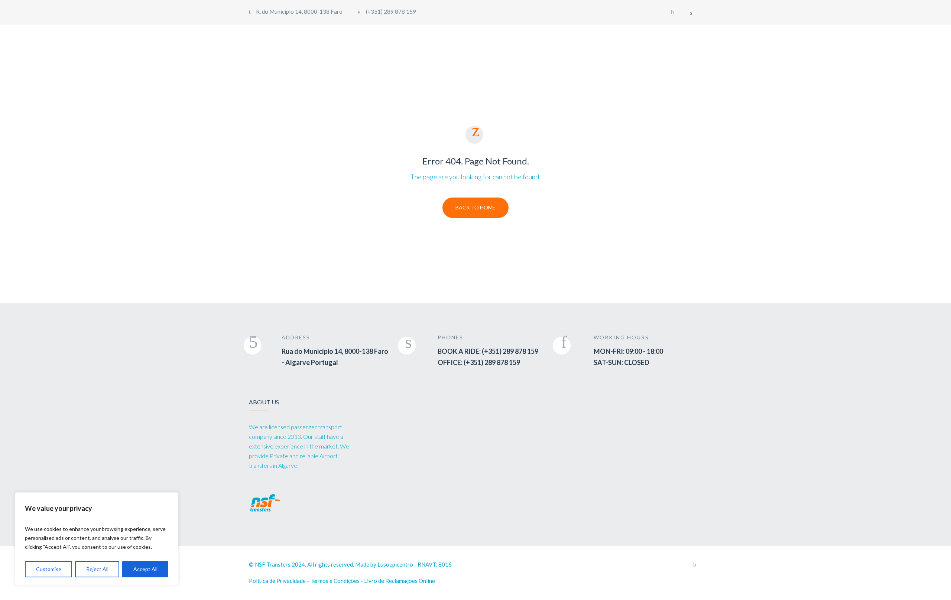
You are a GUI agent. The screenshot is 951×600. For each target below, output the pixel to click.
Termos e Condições (335, 580)
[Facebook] (672, 12)
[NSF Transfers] (292, 45)
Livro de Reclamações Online (399, 580)
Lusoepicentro (395, 564)
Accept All (145, 569)
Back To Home (475, 207)
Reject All (97, 569)
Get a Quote (666, 44)
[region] (96, 538)
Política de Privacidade (277, 580)
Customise (48, 569)
